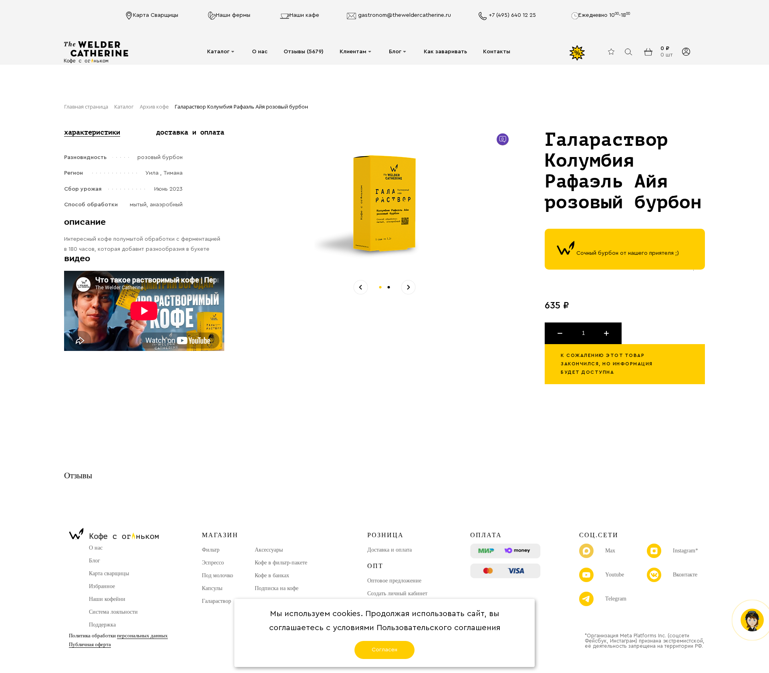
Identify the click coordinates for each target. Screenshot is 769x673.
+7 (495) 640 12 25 (512, 15)
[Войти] (686, 52)
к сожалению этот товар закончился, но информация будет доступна (607, 364)
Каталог (218, 51)
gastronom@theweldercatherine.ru (404, 15)
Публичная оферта (90, 644)
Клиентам (353, 51)
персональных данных (142, 636)
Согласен (384, 650)
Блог (395, 51)
